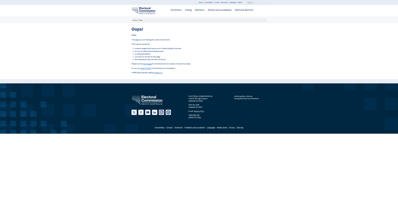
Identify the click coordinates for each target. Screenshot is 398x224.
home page (147, 64)
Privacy (232, 127)
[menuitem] (176, 10)
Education (224, 2)
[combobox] (256, 2)
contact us (158, 72)
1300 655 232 (194, 115)
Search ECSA (146, 68)
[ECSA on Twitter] (135, 112)
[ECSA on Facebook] (141, 112)
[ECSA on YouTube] (148, 112)
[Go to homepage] (144, 10)
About (201, 2)
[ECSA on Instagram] (162, 112)
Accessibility (208, 2)
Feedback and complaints (194, 127)
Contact (217, 2)
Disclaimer (178, 127)
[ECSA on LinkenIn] (155, 112)
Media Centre (222, 127)
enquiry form (199, 111)
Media (240, 2)
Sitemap (240, 127)
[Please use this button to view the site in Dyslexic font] (168, 112)
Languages (233, 2)
